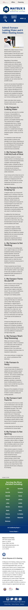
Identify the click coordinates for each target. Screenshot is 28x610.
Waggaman (20, 517)
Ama (8, 488)
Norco (20, 510)
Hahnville (7, 496)
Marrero (8, 506)
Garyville (7, 492)
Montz (7, 510)
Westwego (7, 521)
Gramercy (20, 492)
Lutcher (20, 503)
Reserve (8, 514)
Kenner (7, 499)
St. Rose (8, 517)
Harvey (20, 496)
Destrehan (20, 488)
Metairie (20, 506)
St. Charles (20, 514)
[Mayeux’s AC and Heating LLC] (14, 6)
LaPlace (20, 499)
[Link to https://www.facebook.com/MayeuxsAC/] (4, 554)
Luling (7, 503)
